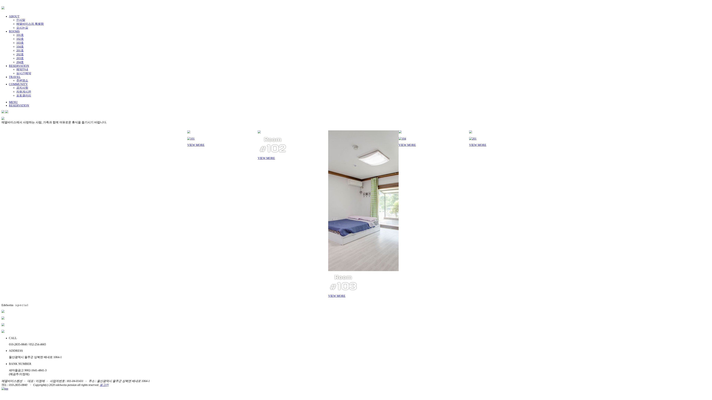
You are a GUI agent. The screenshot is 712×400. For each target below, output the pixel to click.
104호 (20, 46)
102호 (20, 38)
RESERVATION (19, 65)
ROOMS (14, 31)
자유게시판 (23, 91)
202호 (20, 54)
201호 (20, 50)
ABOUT (14, 16)
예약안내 (22, 69)
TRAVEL (15, 77)
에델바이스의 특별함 (30, 23)
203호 (20, 58)
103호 (20, 42)
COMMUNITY (18, 84)
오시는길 (22, 27)
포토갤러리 (23, 95)
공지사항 (22, 87)
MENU (13, 102)
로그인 (104, 384)
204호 (20, 62)
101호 (20, 34)
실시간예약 (23, 73)
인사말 (20, 19)
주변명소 (22, 80)
